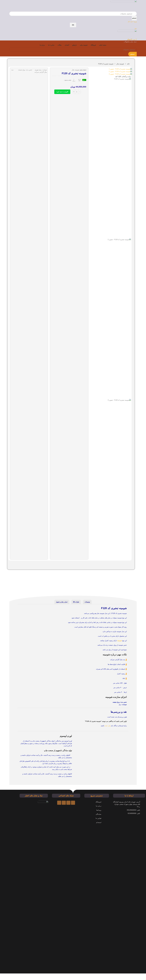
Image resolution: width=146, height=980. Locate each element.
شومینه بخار (120, 64)
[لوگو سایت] (124, 6)
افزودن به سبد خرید (62, 91)
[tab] (87, 602)
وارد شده (107, 725)
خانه (128, 64)
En (73, 25)
